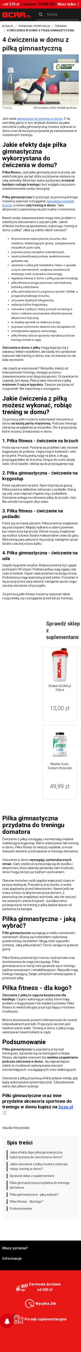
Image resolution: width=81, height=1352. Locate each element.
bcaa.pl (65, 1107)
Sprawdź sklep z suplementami (32, 1176)
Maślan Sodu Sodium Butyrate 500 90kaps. (60, 768)
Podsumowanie (21, 1208)
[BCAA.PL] (17, 14)
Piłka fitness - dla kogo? (26, 1201)
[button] (57, 15)
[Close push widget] (14, 1315)
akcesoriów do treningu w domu (40, 118)
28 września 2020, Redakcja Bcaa (54, 107)
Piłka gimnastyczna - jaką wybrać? (34, 1194)
